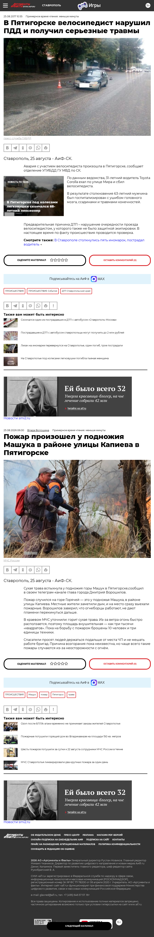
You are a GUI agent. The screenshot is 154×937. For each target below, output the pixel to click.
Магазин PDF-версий (110, 835)
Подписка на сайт (97, 839)
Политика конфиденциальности (119, 844)
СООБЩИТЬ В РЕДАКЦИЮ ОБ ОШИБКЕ (53, 849)
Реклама (88, 835)
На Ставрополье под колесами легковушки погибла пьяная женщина (65, 358)
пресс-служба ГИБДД (17, 138)
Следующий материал (79, 926)
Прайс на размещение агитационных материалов (63, 844)
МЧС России (12, 560)
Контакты (118, 839)
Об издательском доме (46, 835)
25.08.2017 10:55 (13, 16)
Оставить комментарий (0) (120, 260)
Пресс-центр (71, 835)
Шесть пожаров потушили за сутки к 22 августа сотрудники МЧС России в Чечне (72, 749)
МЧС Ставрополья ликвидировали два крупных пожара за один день (64, 762)
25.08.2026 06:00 (14, 430)
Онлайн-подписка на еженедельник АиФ (57, 839)
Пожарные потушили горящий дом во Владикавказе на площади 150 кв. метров (71, 736)
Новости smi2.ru (17, 418)
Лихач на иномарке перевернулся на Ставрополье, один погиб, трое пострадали (72, 345)
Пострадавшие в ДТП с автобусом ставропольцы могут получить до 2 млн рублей (72, 332)
